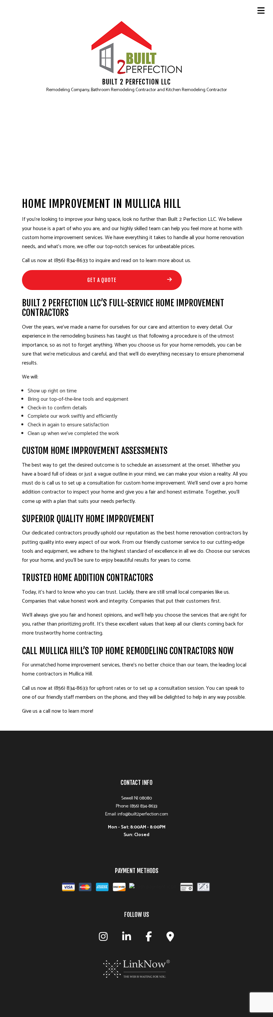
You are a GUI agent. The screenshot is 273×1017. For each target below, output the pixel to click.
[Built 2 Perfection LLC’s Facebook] (148, 938)
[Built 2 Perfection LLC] (136, 47)
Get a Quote (102, 280)
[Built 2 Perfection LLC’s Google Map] (170, 938)
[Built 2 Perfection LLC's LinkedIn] (126, 938)
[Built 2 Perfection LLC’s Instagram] (103, 938)
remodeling (73, 336)
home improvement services (71, 237)
